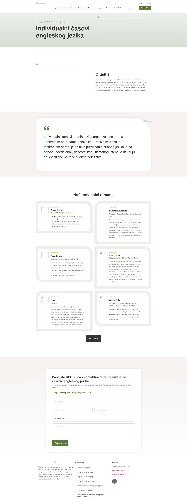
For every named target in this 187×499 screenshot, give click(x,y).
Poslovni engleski (75, 7)
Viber (54, 393)
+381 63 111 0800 (118, 470)
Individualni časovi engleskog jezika (90, 486)
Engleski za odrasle (104, 7)
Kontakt (140, 3)
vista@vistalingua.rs (83, 393)
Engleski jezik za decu (85, 472)
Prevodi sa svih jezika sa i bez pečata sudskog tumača (90, 496)
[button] (93, 338)
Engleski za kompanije (60, 7)
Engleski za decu (89, 7)
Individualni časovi (118, 7)
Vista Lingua (40, 22)
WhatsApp (61, 393)
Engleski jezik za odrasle (86, 481)
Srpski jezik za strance (85, 490)
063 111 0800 (70, 393)
